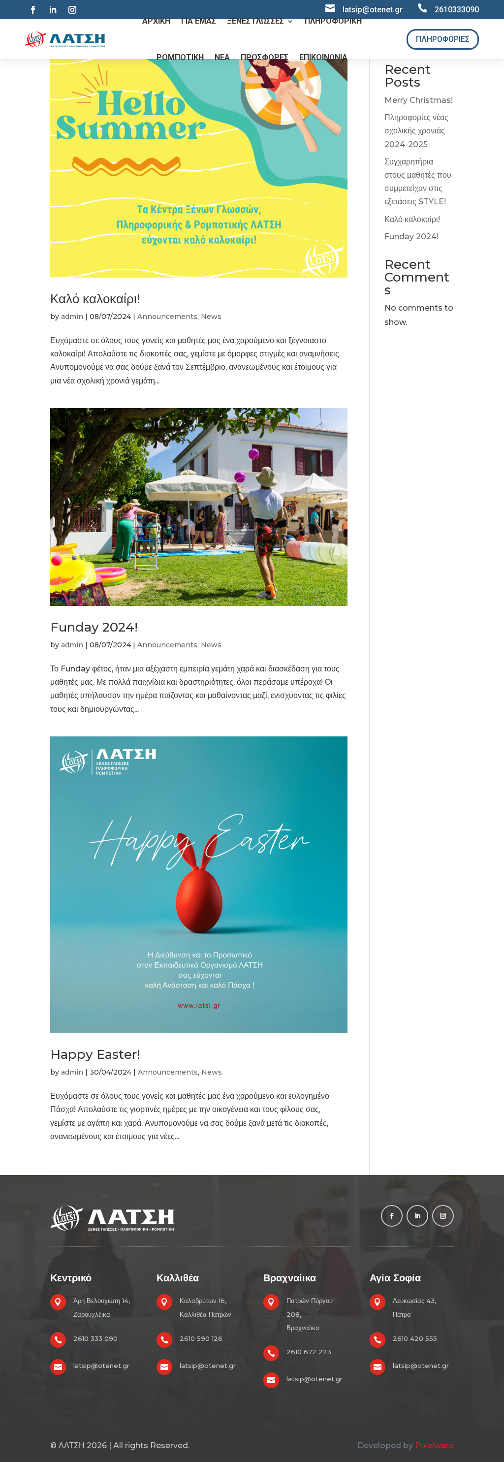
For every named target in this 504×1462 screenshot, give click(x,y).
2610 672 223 (308, 1352)
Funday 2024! (94, 627)
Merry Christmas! (418, 100)
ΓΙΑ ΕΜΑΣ (198, 21)
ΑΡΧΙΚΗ (156, 21)
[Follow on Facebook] (33, 10)
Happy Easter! (95, 1054)
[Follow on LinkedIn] (53, 10)
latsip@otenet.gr (101, 1365)
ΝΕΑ (222, 57)
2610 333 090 (95, 1338)
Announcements (167, 316)
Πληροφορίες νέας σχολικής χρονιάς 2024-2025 (416, 131)
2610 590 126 (201, 1338)
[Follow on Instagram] (72, 10)
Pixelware (434, 1445)
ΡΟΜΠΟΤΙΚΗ (180, 57)
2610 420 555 (415, 1338)
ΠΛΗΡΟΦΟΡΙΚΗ (333, 21)
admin (72, 316)
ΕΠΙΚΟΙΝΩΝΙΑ (323, 57)
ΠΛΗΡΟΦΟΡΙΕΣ (443, 39)
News (211, 316)
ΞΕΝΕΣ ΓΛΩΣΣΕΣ (255, 21)
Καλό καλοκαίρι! (95, 299)
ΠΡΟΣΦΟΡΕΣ (264, 57)
